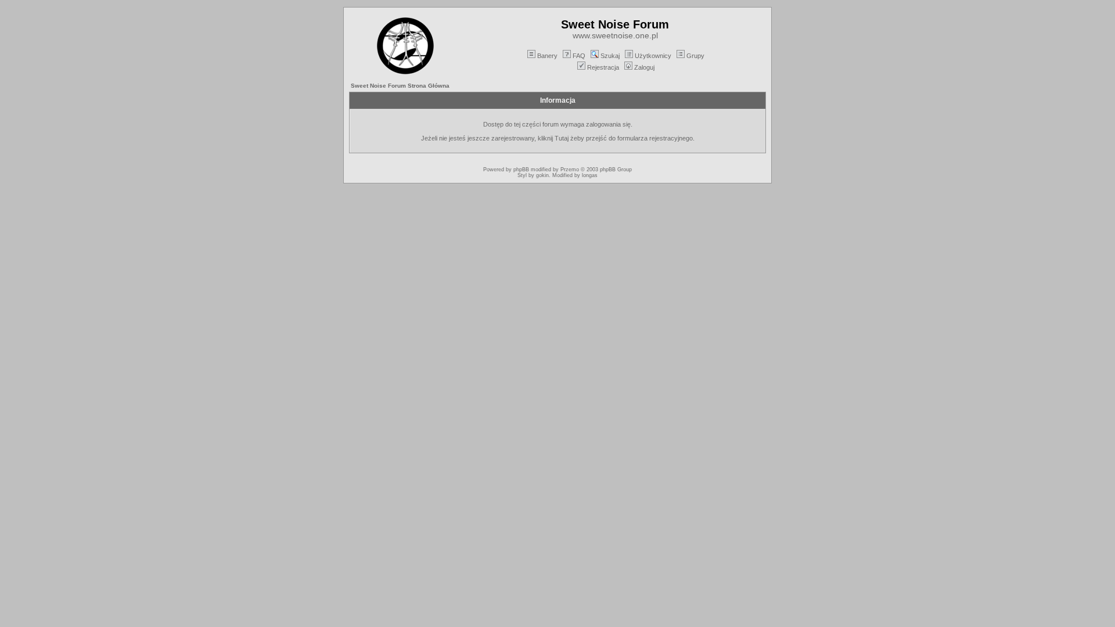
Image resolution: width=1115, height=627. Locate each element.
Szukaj (610, 55)
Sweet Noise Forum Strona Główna (400, 85)
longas (590, 175)
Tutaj (562, 138)
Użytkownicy (653, 55)
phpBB (521, 169)
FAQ (579, 55)
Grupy (695, 55)
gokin (542, 175)
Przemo (569, 169)
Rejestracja (603, 67)
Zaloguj (644, 67)
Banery (547, 55)
